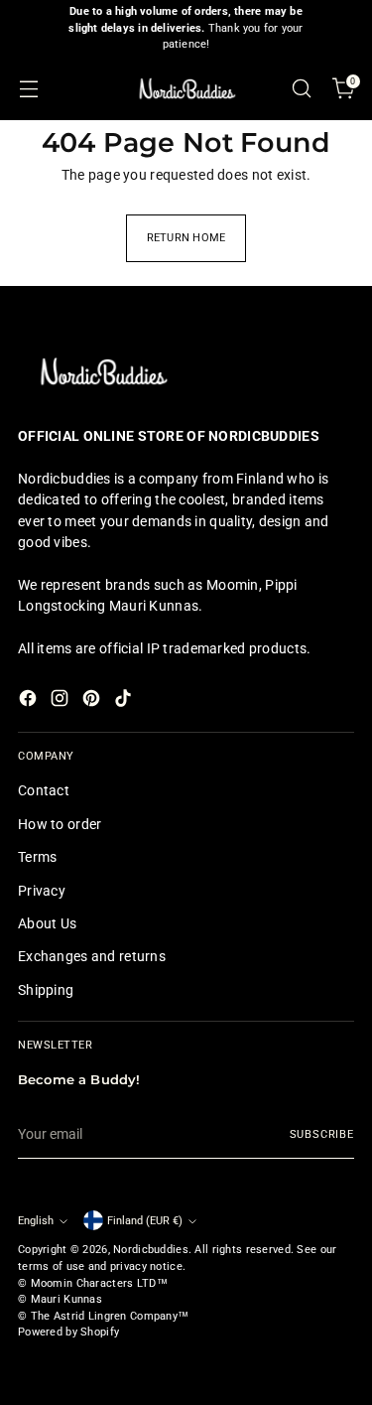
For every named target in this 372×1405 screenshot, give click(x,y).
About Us (47, 923)
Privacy (41, 891)
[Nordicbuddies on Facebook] (30, 701)
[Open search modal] (301, 89)
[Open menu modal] (28, 89)
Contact (43, 790)
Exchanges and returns (92, 956)
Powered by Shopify (68, 1332)
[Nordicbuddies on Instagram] (61, 701)
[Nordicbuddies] (186, 89)
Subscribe (322, 1134)
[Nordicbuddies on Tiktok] (125, 701)
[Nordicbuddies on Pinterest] (93, 701)
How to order (59, 824)
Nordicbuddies (150, 1249)
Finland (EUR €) (145, 1220)
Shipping (45, 990)
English (36, 1220)
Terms (37, 857)
